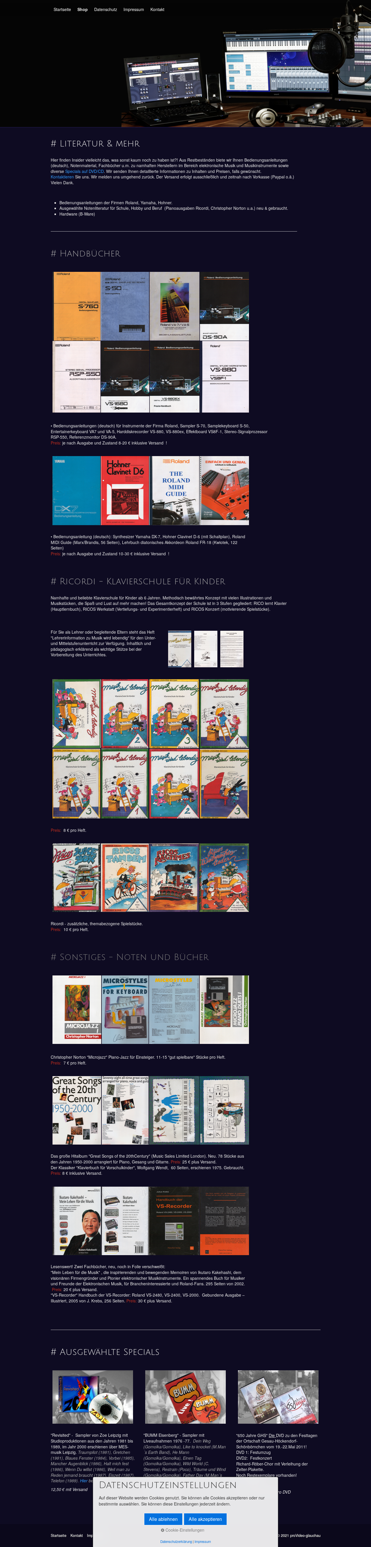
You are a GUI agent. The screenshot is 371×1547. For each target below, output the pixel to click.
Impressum (133, 9)
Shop (82, 9)
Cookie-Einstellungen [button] (184, 1530)
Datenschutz (105, 9)
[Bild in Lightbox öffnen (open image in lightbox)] (151, 342)
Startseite (62, 9)
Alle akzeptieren (205, 1519)
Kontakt (157, 9)
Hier (84, 1480)
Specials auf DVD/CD (84, 171)
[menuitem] (62, 9)
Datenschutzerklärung (176, 1541)
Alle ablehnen (163, 1519)
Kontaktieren (63, 177)
